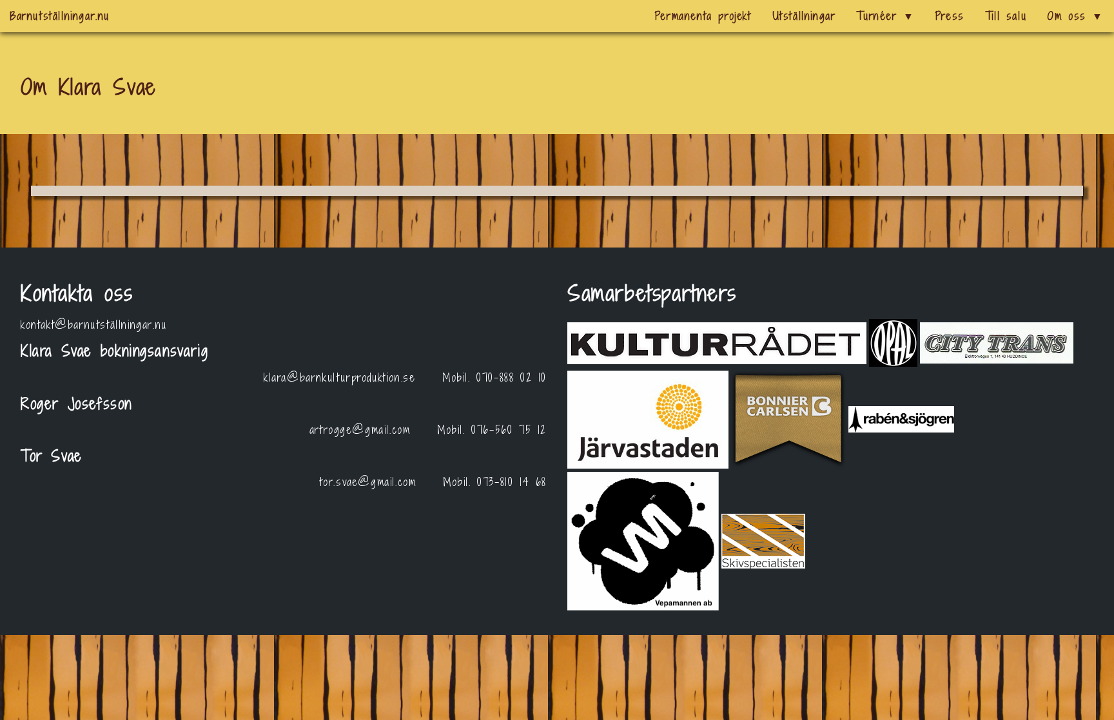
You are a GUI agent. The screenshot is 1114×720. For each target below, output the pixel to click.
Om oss (1075, 15)
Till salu (1005, 15)
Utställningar (804, 15)
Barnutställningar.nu (60, 15)
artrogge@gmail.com (360, 429)
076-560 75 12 (509, 429)
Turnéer (885, 15)
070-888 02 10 (511, 377)
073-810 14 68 (512, 481)
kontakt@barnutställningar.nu (94, 324)
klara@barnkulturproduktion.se (339, 377)
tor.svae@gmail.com (368, 481)
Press (949, 15)
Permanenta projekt (703, 15)
